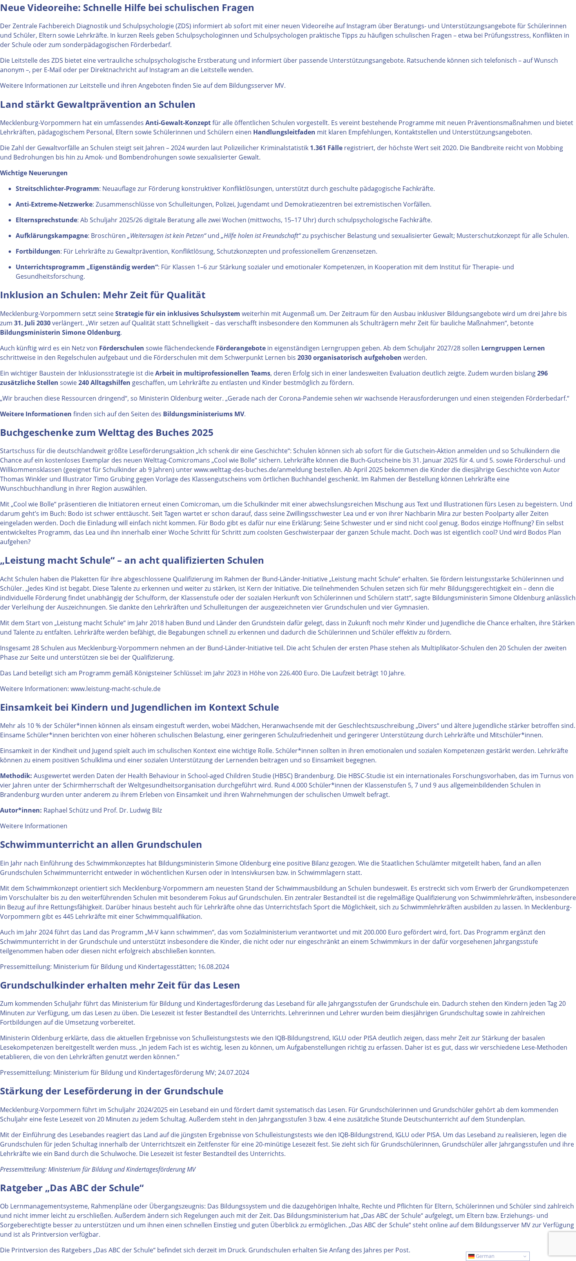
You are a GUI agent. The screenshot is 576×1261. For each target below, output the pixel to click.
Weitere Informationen (33, 826)
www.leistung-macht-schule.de (116, 688)
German (484, 1255)
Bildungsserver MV (256, 85)
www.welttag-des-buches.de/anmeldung (253, 469)
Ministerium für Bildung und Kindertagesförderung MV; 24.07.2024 (151, 1072)
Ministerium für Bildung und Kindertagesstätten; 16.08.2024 (141, 966)
